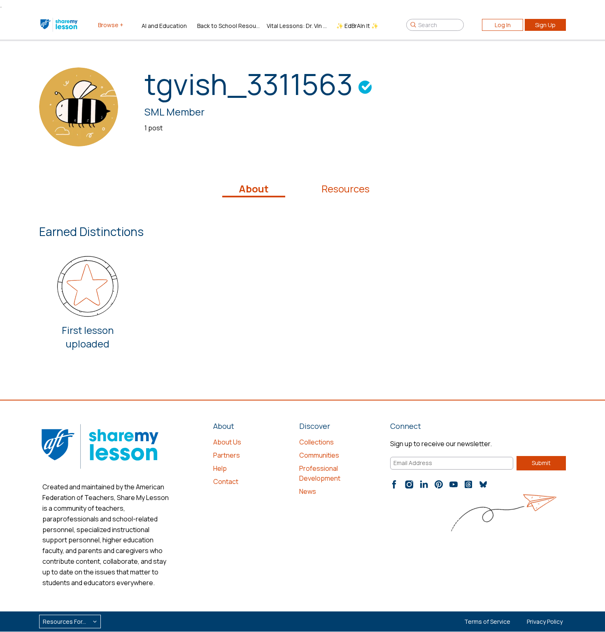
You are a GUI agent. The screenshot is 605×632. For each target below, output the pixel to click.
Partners (226, 455)
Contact (225, 481)
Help (220, 468)
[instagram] (409, 484)
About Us (227, 442)
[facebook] (394, 484)
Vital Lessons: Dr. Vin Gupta (298, 26)
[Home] (59, 24)
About (254, 188)
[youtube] (453, 484)
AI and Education (164, 26)
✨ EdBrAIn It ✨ (357, 26)
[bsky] (483, 484)
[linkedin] (424, 484)
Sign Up (545, 25)
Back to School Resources (228, 26)
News (307, 491)
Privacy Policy (545, 621)
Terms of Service (487, 621)
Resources (345, 188)
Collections (316, 442)
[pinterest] (439, 484)
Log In (503, 25)
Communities (319, 455)
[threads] (468, 484)
